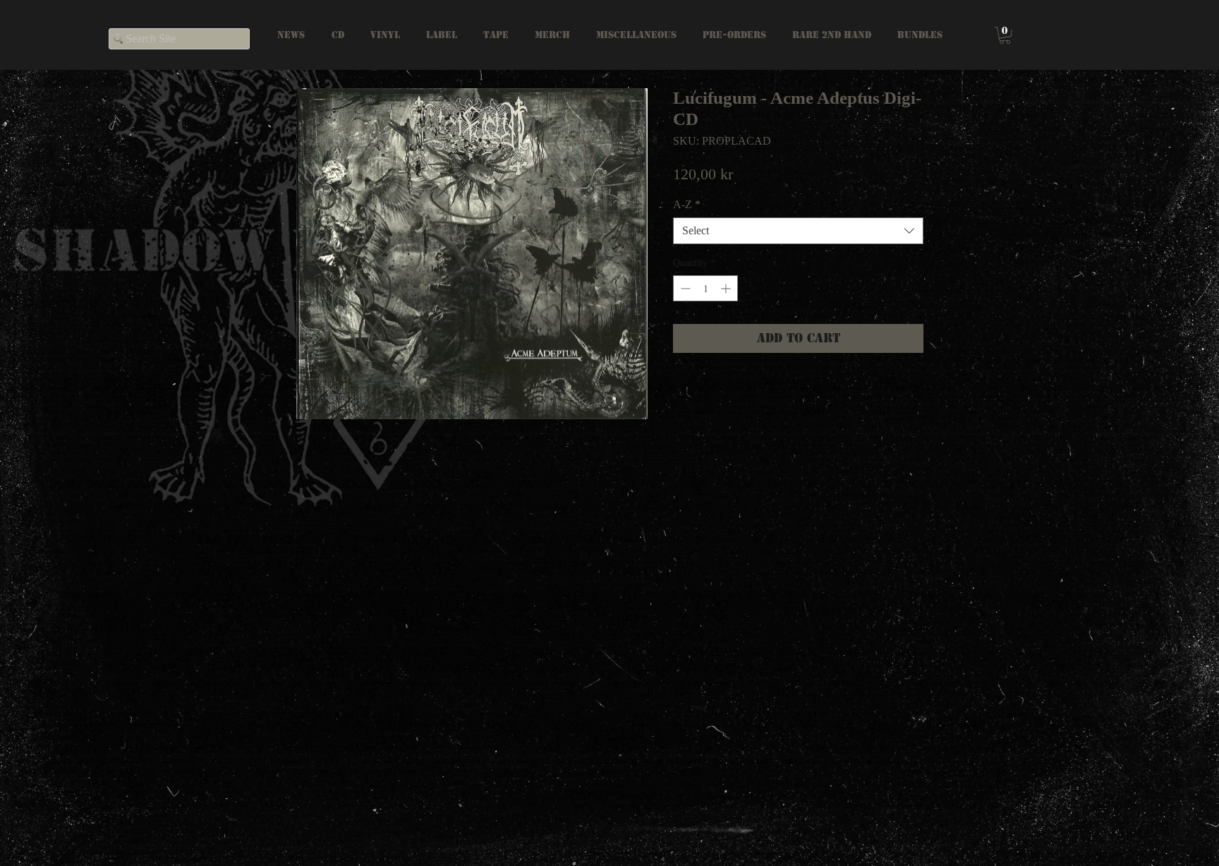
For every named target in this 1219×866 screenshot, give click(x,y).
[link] (1005, 35)
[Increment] (727, 288)
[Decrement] (684, 288)
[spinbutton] (705, 288)
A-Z (687, 204)
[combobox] (798, 230)
